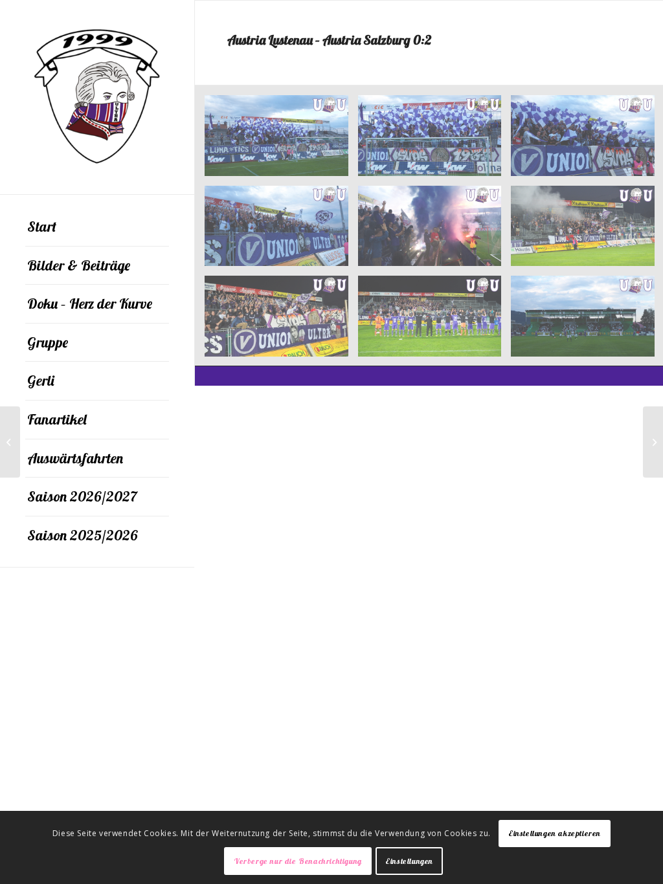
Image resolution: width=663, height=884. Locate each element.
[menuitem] (97, 227)
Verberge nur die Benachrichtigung (298, 861)
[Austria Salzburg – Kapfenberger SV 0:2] (653, 442)
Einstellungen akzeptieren (554, 833)
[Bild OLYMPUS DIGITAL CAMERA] (281, 140)
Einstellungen (409, 861)
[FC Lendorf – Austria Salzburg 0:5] (10, 442)
